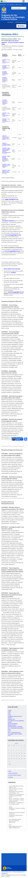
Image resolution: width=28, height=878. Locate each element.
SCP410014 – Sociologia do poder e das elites (6, 144)
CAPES (9, 710)
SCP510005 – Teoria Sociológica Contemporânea (6, 66)
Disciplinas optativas (8, 220)
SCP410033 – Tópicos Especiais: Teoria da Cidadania (6, 165)
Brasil (5, 1)
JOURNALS (10, 777)
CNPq (9, 715)
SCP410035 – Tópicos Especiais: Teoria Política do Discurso (6, 171)
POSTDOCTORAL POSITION (14, 775)
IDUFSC (10, 717)
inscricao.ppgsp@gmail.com (13, 235)
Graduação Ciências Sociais (15, 716)
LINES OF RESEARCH (13, 773)
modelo (13, 272)
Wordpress (4, 873)
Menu (22, 26)
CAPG (9, 712)
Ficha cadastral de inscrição (12, 269)
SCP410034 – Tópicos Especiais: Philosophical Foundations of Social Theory (6, 158)
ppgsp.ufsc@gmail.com (11, 199)
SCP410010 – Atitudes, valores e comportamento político (6, 137)
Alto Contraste (10, 4)
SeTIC (9, 731)
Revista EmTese (12, 725)
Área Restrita (10, 22)
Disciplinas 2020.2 (9, 34)
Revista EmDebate (12, 723)
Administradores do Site (20, 22)
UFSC (9, 735)
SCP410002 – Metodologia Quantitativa (4, 72)
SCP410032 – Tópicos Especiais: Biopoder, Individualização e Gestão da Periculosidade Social (6, 150)
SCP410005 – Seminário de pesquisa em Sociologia (4, 79)
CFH (9, 713)
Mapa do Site (18, 4)
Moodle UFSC (11, 719)
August (16, 743)
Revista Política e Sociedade (15, 726)
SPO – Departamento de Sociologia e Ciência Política (15, 733)
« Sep (9, 764)
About (9, 771)
